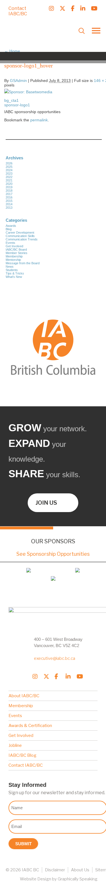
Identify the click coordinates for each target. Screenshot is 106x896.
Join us (46, 502)
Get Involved (14, 246)
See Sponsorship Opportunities (53, 554)
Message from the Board (23, 263)
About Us (80, 869)
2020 (9, 183)
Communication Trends (22, 239)
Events (10, 242)
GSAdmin (18, 80)
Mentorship (13, 259)
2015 (9, 200)
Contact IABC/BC (17, 11)
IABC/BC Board (16, 249)
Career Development (20, 232)
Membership (14, 256)
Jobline (15, 745)
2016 (9, 197)
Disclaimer (55, 869)
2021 (9, 180)
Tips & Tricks (15, 273)
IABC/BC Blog (22, 755)
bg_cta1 (11, 100)
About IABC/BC (23, 695)
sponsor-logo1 (17, 105)
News (10, 266)
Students (12, 270)
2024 (9, 170)
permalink (39, 120)
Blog (9, 229)
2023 (9, 173)
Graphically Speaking (78, 879)
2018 (9, 190)
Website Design (35, 879)
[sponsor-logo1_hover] (28, 92)
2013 (9, 207)
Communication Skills (20, 236)
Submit (23, 843)
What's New (14, 276)
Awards (11, 225)
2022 (9, 177)
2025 (9, 166)
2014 (9, 204)
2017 (9, 194)
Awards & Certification (30, 725)
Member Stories (16, 253)
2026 (9, 163)
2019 (9, 187)
